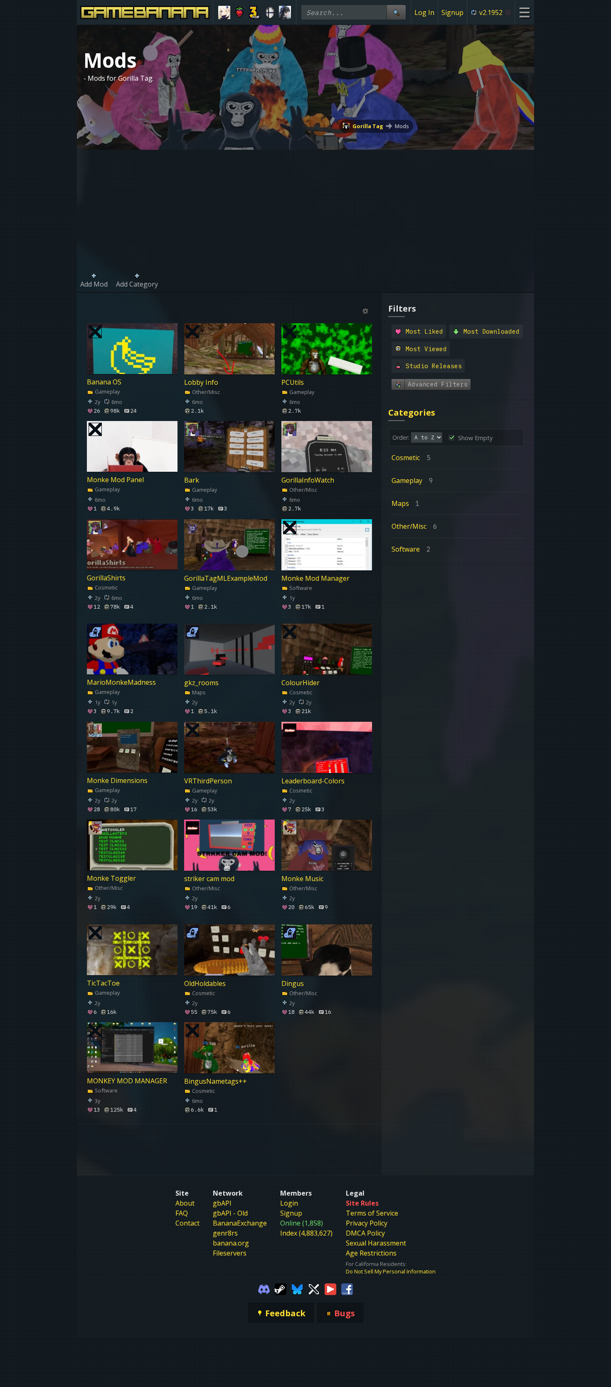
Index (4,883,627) (306, 1233)
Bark (191, 480)
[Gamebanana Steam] (280, 1288)
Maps (198, 692)
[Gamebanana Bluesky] (297, 1288)
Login (289, 1203)
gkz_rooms (201, 682)
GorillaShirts (106, 577)
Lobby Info (201, 381)
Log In (424, 12)
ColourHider (300, 682)
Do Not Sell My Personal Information (391, 1271)
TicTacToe (103, 983)
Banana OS (104, 381)
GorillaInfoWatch (307, 480)
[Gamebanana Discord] (264, 1288)
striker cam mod (209, 878)
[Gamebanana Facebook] (347, 1288)
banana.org (231, 1243)
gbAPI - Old (230, 1213)
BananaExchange (240, 1223)
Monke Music (302, 878)
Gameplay (107, 391)
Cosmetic (106, 587)
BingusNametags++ (215, 1081)
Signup (452, 12)
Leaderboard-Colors (313, 780)
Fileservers (229, 1253)
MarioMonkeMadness (121, 682)
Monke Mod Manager (315, 577)
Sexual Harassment (376, 1243)
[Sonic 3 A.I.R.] (254, 12)
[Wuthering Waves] (285, 12)
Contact (187, 1223)
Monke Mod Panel (115, 480)
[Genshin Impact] (224, 12)
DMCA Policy (365, 1233)
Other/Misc (205, 391)
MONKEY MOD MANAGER (127, 1081)
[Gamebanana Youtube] (330, 1288)
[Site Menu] (524, 12)
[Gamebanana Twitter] (313, 1288)
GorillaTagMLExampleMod (225, 577)
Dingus (292, 983)
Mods (402, 126)
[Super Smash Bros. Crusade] (270, 12)
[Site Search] (396, 12)
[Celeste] (239, 12)
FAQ (181, 1213)
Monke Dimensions (117, 780)
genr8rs (225, 1233)
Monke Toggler (111, 878)
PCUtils (292, 381)
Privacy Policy (366, 1223)
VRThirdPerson (208, 780)
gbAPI (222, 1203)
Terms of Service (372, 1213)
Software (300, 587)
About (185, 1203)
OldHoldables (205, 983)
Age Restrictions (371, 1253)
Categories (411, 412)
